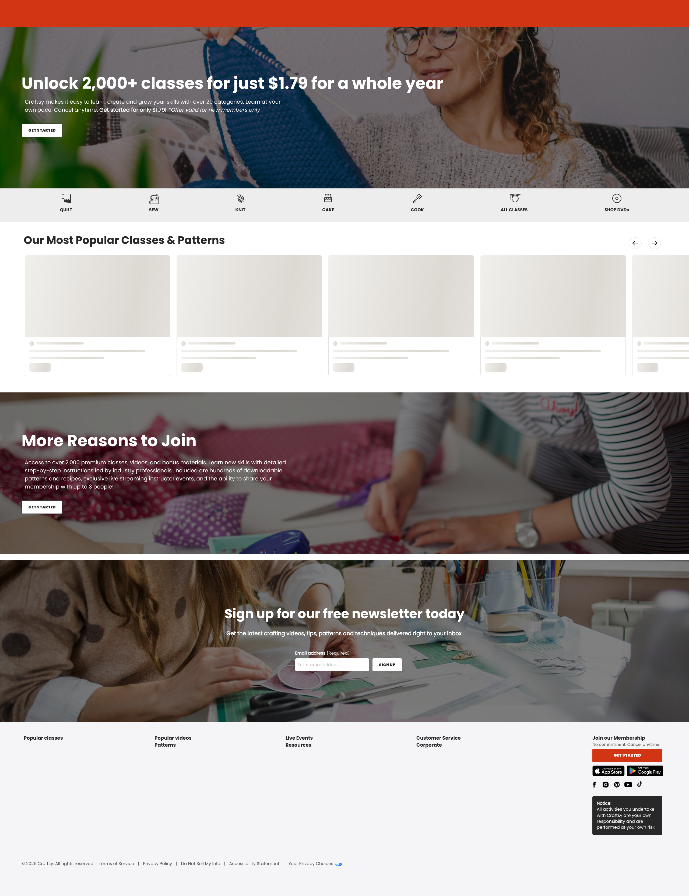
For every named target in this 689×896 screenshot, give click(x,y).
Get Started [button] (627, 755)
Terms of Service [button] (116, 864)
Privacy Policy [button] (157, 864)
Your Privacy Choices (310, 864)
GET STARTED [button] (42, 130)
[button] (635, 243)
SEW (154, 210)
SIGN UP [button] (387, 664)
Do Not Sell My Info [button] (200, 864)
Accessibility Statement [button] (254, 864)
